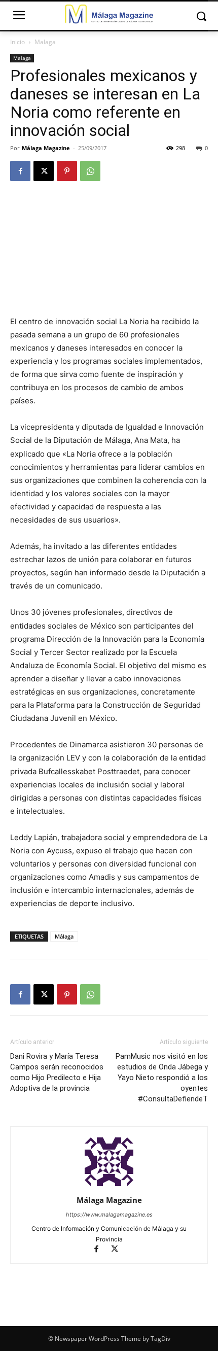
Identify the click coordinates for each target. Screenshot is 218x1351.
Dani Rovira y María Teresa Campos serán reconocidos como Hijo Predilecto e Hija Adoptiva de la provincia (56, 1072)
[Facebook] (20, 171)
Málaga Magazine (46, 148)
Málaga (64, 936)
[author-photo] (109, 1186)
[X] (43, 171)
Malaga (45, 42)
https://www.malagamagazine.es (109, 1214)
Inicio (17, 42)
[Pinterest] (67, 171)
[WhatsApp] (90, 171)
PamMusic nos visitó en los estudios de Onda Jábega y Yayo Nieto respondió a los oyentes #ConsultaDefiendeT (162, 1077)
